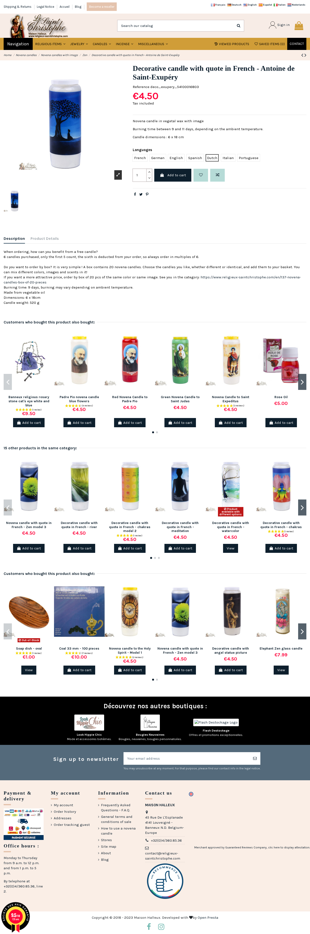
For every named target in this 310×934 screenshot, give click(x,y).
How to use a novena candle (118, 831)
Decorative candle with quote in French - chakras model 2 (129, 527)
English (252, 4)
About (106, 853)
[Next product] (305, 55)
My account (63, 805)
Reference (141, 87)
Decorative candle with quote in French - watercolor (230, 527)
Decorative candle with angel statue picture (230, 650)
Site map (108, 846)
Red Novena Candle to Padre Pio (129, 399)
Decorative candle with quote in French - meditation (180, 527)
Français (220, 4)
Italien (282, 4)
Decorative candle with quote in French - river (79, 525)
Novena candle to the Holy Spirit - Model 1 (130, 650)
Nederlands (298, 4)
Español (267, 4)
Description (14, 238)
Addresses (62, 818)
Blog (78, 6)
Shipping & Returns (18, 6)
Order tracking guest (72, 824)
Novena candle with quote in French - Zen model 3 (29, 525)
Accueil (65, 6)
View (230, 548)
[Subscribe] (254, 758)
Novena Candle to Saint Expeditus (230, 399)
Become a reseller (101, 6)
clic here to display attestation (289, 847)
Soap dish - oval (29, 648)
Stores (106, 840)
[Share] (135, 194)
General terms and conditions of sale (116, 819)
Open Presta (208, 917)
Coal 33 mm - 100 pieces (79, 648)
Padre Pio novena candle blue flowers (79, 399)
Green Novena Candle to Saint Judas (180, 399)
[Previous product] (302, 55)
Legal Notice (46, 6)
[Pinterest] (147, 194)
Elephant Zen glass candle (281, 648)
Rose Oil (281, 397)
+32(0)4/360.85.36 (166, 840)
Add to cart (176, 175)
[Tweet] (141, 194)
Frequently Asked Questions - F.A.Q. (116, 807)
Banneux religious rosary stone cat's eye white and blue (28, 401)
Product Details (45, 238)
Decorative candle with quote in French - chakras (281, 525)
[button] (79, 44)
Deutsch (236, 4)
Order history (65, 811)
